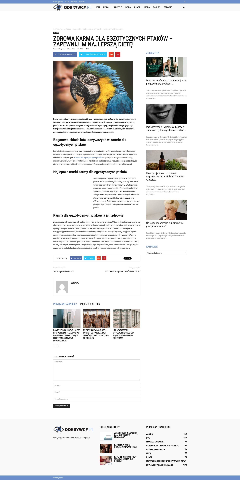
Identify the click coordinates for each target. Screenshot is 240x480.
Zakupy (156, 7)
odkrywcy (61, 49)
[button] (184, 7)
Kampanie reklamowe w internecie (162, 445)
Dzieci (106, 7)
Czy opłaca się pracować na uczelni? (122, 271)
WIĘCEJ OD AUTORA (90, 304)
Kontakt (81, 2)
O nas (67, 2)
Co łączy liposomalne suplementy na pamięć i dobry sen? (165, 224)
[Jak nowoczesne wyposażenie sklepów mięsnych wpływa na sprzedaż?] (126, 318)
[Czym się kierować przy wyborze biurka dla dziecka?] (106, 460)
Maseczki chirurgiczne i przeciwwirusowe (166, 461)
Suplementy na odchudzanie (159, 465)
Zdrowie (168, 7)
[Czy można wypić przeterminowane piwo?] (106, 448)
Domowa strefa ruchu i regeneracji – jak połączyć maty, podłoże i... (166, 82)
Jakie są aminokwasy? (63, 271)
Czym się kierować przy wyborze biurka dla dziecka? (125, 459)
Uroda (147, 7)
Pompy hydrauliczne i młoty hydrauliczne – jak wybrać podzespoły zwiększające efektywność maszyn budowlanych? (66, 335)
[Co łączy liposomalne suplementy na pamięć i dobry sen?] (166, 210)
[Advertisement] (120, 19)
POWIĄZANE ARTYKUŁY (65, 304)
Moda (128, 7)
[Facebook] (185, 2)
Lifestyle (117, 7)
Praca (137, 7)
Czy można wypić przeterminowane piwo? (125, 446)
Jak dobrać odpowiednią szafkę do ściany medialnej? (125, 435)
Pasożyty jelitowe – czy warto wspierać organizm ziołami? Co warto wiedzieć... (165, 176)
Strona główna (58, 2)
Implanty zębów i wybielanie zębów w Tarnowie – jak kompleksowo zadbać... (166, 128)
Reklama (74, 2)
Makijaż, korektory (155, 442)
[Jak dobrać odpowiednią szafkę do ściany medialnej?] (106, 436)
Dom (98, 7)
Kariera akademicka (155, 449)
